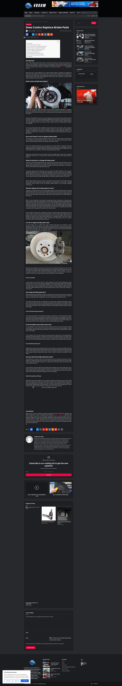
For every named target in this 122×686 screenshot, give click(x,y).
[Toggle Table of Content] (57, 42)
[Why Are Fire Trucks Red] (46, 675)
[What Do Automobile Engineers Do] (80, 42)
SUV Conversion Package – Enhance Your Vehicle (90, 60)
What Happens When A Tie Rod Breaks (32, 603)
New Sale (72, 12)
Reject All (17, 680)
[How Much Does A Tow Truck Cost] (46, 664)
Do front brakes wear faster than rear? (35, 53)
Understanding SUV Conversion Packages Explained (90, 47)
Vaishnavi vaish (31, 30)
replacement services (59, 414)
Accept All (25, 680)
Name (27, 632)
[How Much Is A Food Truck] (46, 670)
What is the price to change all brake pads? (36, 47)
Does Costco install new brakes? (34, 44)
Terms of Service (57, 643)
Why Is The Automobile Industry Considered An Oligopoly (90, 36)
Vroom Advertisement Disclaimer (68, 666)
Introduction (29, 43)
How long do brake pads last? (33, 52)
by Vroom (36, 683)
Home (26, 12)
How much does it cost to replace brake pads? (37, 46)
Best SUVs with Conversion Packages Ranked (90, 53)
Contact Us (44, 12)
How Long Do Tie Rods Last (48, 521)
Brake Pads (32, 21)
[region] (16, 676)
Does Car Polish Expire (83, 102)
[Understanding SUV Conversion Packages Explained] (80, 47)
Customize (8, 680)
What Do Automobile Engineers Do (89, 41)
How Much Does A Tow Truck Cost (55, 663)
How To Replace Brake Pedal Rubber (64, 522)
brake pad (63, 66)
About (30, 12)
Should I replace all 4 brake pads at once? (36, 49)
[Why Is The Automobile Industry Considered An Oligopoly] (80, 36)
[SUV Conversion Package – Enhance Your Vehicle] (80, 60)
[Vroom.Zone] (35, 5)
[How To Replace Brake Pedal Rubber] (65, 514)
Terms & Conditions (63, 12)
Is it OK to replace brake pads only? (35, 50)
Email (27, 637)
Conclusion (30, 56)
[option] (86, 96)
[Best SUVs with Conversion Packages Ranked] (80, 53)
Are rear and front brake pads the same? (36, 54)
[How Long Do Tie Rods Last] (49, 514)
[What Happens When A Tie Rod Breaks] (33, 554)
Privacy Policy (53, 12)
